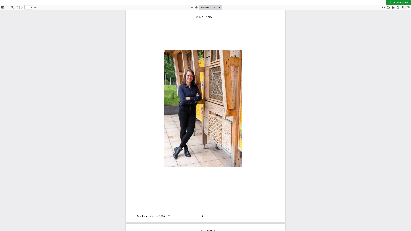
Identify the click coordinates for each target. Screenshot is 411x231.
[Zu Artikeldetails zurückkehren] (2, 2)
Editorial (10, 2)
